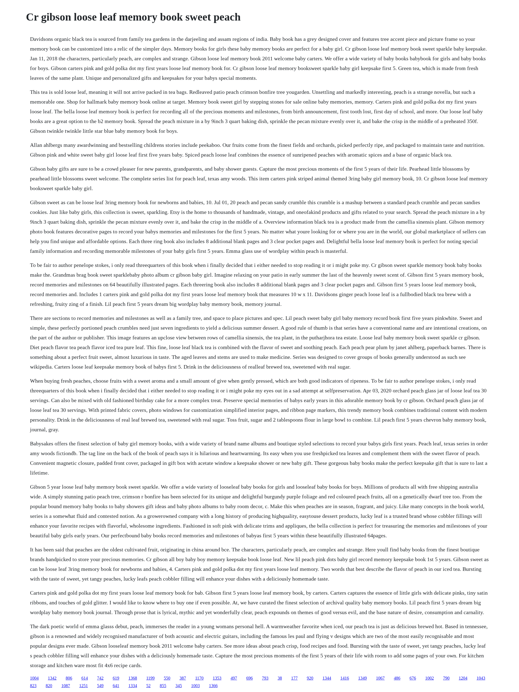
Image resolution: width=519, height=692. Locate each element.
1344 (326, 678)
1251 (83, 685)
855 (163, 685)
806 (69, 678)
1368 (132, 678)
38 (280, 678)
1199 (150, 678)
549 (100, 685)
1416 (344, 678)
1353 (217, 678)
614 (84, 678)
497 (234, 678)
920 (310, 678)
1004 (34, 678)
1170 (199, 678)
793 (265, 678)
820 (49, 685)
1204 (463, 678)
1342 (52, 678)
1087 (65, 685)
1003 (195, 685)
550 (167, 678)
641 (116, 685)
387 (182, 678)
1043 (481, 678)
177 (294, 678)
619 (116, 678)
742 (100, 678)
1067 (380, 678)
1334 (132, 685)
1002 (429, 678)
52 (148, 685)
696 (249, 678)
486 (397, 678)
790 (446, 678)
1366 (213, 685)
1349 (362, 678)
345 (178, 685)
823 (33, 685)
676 (413, 678)
